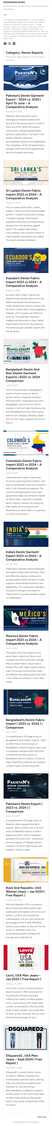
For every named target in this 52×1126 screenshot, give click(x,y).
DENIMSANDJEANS (14, 2)
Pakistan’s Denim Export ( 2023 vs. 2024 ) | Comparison (24, 807)
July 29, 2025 (12, 385)
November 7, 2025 (14, 111)
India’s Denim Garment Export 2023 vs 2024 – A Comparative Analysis (23, 555)
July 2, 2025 (11, 732)
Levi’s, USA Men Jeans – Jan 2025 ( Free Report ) (23, 977)
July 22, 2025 (12, 473)
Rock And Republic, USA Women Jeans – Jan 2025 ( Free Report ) (25, 891)
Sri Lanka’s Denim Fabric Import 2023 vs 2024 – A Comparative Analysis (24, 194)
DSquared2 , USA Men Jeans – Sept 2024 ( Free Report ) (24, 1059)
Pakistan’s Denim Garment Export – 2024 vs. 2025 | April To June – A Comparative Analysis (25, 101)
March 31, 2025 (12, 816)
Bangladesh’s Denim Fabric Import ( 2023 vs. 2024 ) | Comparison (25, 723)
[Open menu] (5, 15)
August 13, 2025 (13, 290)
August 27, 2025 (13, 203)
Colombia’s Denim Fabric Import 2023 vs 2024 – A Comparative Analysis (24, 464)
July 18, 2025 (11, 564)
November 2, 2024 (14, 1068)
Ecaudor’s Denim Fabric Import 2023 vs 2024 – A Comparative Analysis (24, 282)
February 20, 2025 (14, 900)
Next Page (41, 1117)
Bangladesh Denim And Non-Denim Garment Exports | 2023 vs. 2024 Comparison (23, 375)
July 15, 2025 (11, 648)
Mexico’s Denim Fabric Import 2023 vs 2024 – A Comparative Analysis (24, 639)
